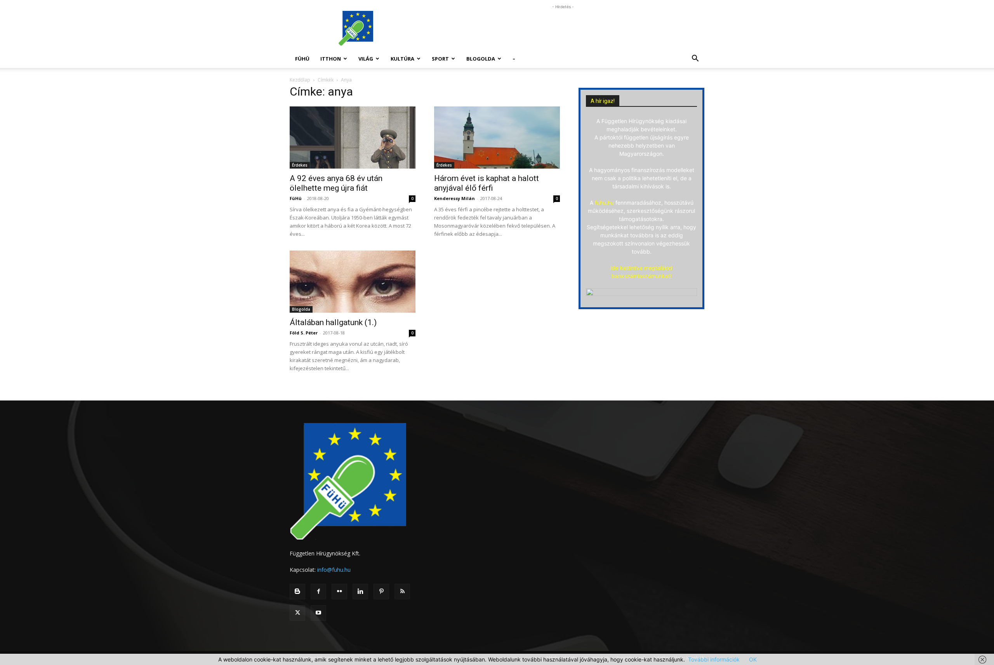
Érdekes (300, 165)
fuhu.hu (604, 202)
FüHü (302, 58)
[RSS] (402, 591)
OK (753, 659)
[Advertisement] (563, 28)
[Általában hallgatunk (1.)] (352, 282)
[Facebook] (318, 591)
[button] (695, 59)
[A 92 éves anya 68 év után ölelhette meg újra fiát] (352, 137)
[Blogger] (297, 591)
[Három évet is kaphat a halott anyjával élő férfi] (497, 137)
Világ (365, 58)
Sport (440, 58)
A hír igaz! (603, 101)
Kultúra (402, 58)
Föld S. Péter (304, 333)
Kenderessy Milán (454, 198)
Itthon (330, 58)
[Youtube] (318, 613)
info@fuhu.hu (334, 569)
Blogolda (480, 58)
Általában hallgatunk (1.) (333, 322)
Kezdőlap (300, 80)
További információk (714, 659)
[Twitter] (297, 613)
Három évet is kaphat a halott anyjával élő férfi (486, 183)
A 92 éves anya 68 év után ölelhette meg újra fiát (336, 183)
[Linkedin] (360, 591)
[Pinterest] (381, 591)
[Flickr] (339, 591)
